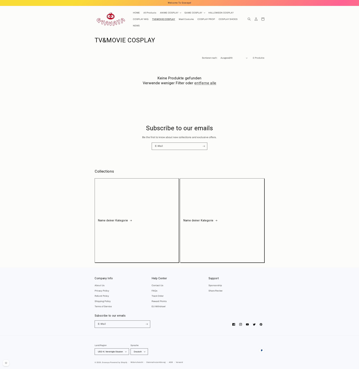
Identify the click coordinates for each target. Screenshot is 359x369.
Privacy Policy (102, 291)
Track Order (158, 296)
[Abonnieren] (203, 146)
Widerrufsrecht (137, 362)
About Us (99, 285)
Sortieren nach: (210, 58)
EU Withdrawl (158, 306)
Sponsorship (215, 285)
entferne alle (205, 83)
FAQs (154, 291)
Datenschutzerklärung (156, 362)
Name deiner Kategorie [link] (113, 220)
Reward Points (159, 301)
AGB (171, 362)
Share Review (216, 291)
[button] (170, 12)
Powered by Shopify (118, 362)
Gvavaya (106, 362)
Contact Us (157, 285)
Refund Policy (102, 296)
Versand (179, 362)
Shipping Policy (103, 301)
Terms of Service (103, 306)
